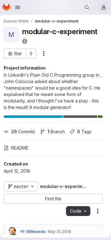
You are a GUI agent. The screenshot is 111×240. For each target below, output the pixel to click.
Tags (84, 131)
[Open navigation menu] (18, 7)
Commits (23, 131)
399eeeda (35, 231)
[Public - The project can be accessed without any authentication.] (24, 41)
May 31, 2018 (59, 231)
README (19, 147)
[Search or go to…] (87, 7)
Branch (56, 131)
